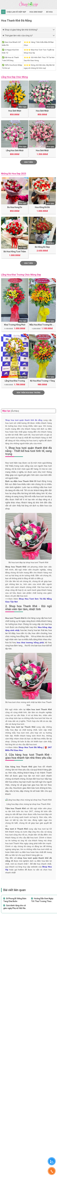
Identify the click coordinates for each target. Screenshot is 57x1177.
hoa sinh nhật (36, 12)
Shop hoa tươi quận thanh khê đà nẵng (23, 420)
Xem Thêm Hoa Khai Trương (28, 393)
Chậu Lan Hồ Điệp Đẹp (16, 12)
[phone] (52, 1171)
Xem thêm (28, 263)
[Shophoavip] (28, 4)
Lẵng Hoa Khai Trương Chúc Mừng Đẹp (21, 274)
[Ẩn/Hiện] (15, 411)
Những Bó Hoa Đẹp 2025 (13, 173)
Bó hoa (49, 12)
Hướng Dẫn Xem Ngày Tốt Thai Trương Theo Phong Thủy (42, 901)
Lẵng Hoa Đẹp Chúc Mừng (14, 77)
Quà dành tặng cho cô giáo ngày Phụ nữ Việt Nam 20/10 (15, 908)
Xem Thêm (28, 162)
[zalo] (52, 1161)
